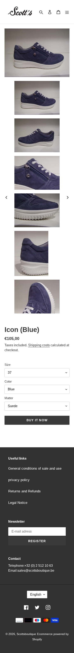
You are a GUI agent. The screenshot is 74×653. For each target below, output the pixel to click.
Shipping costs (39, 345)
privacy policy (19, 480)
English (35, 594)
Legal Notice (17, 503)
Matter (9, 398)
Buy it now (37, 420)
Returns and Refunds (24, 491)
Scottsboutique (26, 634)
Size (7, 364)
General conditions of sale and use (34, 468)
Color (8, 381)
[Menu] (67, 12)
